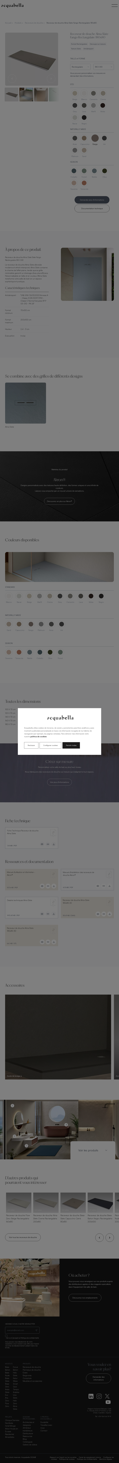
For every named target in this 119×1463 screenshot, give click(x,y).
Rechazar (31, 745)
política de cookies (38, 737)
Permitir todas (71, 745)
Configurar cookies (50, 745)
